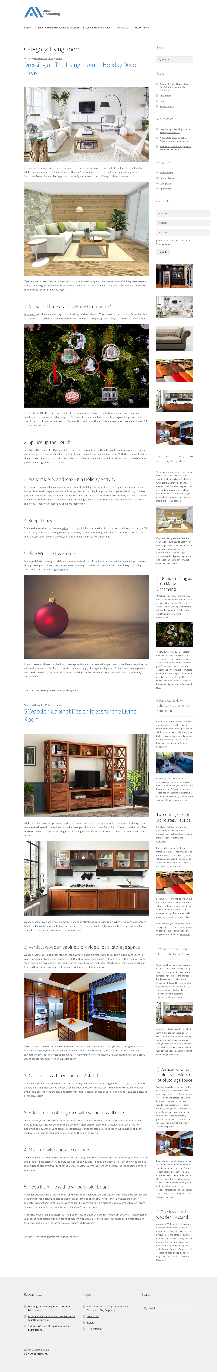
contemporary (47, 926)
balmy (64, 528)
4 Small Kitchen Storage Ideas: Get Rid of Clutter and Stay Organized (73, 27)
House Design (42, 690)
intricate (44, 1054)
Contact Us (122, 27)
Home (27, 27)
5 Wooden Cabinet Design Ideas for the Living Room (80, 715)
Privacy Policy (141, 27)
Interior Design (57, 690)
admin (59, 58)
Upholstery (165, 188)
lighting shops (61, 569)
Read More (185, 934)
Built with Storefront (35, 1353)
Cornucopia (116, 172)
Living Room (72, 690)
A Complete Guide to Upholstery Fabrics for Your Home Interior (175, 139)
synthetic (161, 841)
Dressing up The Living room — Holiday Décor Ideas (81, 68)
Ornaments (30, 314)
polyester (161, 866)
